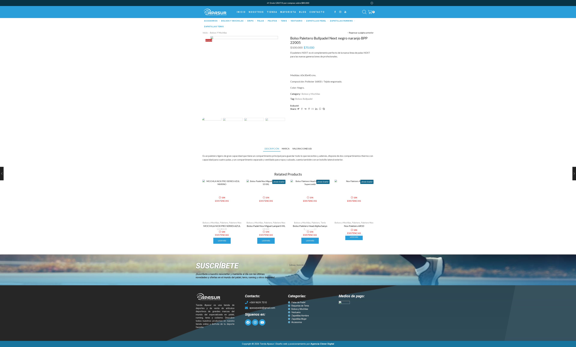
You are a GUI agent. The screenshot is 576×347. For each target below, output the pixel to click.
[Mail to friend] (312, 109)
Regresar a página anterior (361, 32)
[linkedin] (316, 109)
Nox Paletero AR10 (354, 225)
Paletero (224, 222)
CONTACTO (317, 12)
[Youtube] (345, 12)
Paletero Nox (235, 222)
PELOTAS (272, 21)
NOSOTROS (256, 12)
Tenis (323, 222)
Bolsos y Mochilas (218, 32)
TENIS (284, 21)
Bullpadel (294, 105)
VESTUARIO (296, 21)
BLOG (302, 12)
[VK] (305, 109)
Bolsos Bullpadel (303, 98)
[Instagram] (340, 12)
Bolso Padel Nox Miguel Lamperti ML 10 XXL (266, 227)
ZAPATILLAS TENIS (214, 26)
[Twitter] (298, 109)
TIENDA (272, 12)
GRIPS (250, 21)
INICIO (241, 12)
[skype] (323, 109)
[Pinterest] (309, 109)
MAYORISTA (288, 12)
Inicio (205, 32)
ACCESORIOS (211, 21)
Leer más (222, 240)
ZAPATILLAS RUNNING (341, 21)
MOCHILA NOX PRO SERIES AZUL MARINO (221, 227)
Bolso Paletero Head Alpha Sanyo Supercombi (310, 227)
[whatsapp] (320, 109)
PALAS (260, 21)
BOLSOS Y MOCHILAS (232, 21)
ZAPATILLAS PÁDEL (316, 21)
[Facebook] (335, 12)
